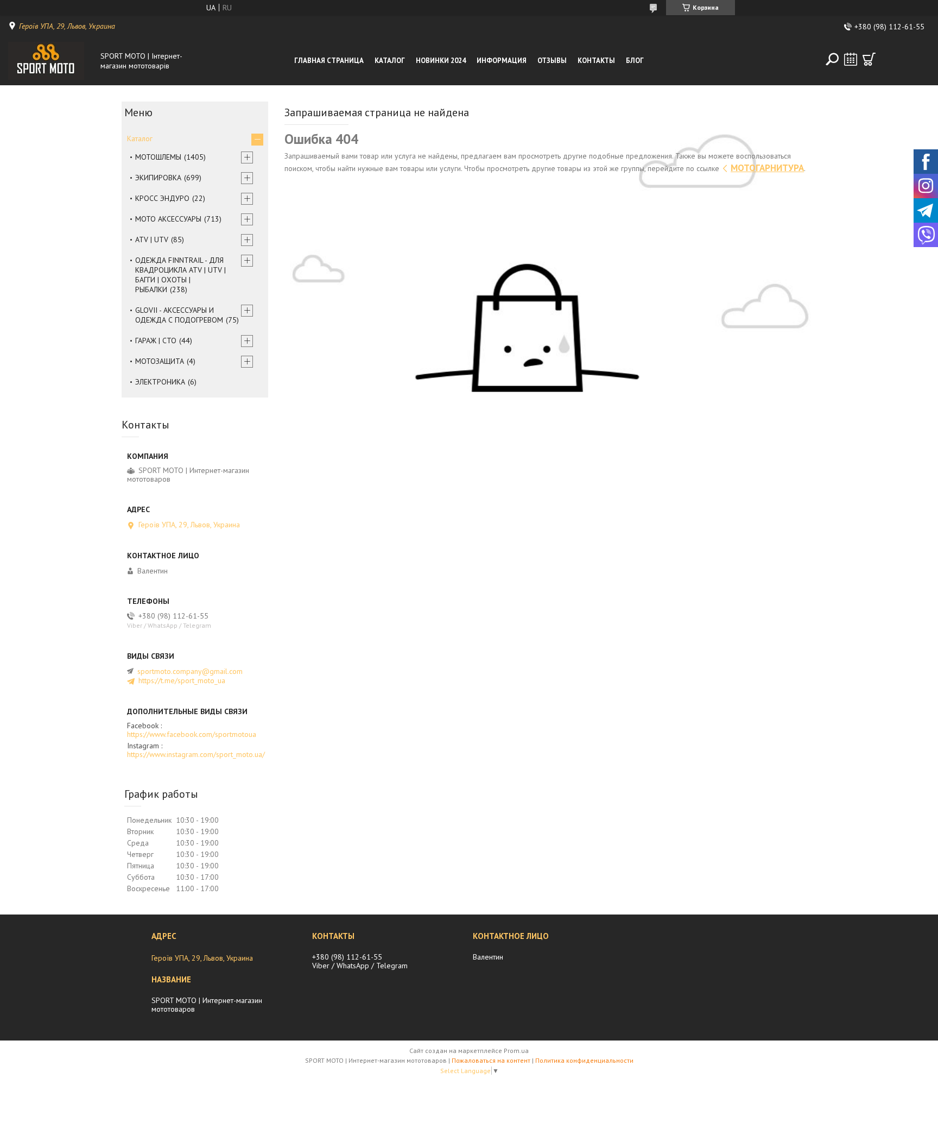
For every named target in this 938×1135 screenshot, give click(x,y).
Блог (635, 60)
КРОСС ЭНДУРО (162, 198)
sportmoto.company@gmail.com (190, 671)
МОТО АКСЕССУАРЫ (168, 219)
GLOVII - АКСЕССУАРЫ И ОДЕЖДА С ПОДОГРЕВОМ (179, 315)
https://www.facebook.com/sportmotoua (191, 734)
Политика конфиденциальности (584, 1060)
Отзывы (552, 60)
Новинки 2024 (441, 60)
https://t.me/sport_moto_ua (181, 680)
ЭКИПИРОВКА (158, 177)
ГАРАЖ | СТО (155, 340)
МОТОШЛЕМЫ (158, 157)
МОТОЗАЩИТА (159, 361)
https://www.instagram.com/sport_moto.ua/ (196, 754)
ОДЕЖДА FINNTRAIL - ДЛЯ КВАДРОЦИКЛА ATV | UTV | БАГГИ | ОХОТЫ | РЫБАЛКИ (180, 274)
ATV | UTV (151, 239)
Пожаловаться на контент (491, 1060)
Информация (502, 60)
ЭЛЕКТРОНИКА (160, 382)
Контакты (596, 60)
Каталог (390, 60)
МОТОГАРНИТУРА (767, 168)
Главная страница (329, 60)
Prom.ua (516, 1050)
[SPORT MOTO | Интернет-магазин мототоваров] (51, 61)
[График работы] (850, 59)
